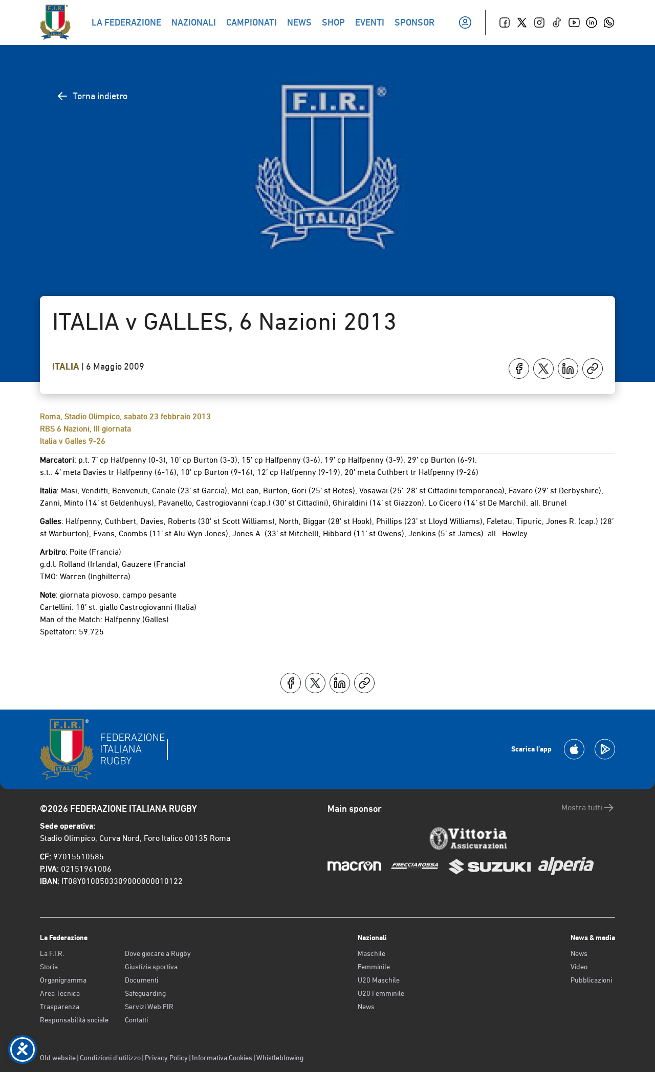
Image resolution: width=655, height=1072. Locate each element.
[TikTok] (557, 22)
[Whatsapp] (609, 22)
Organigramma (63, 980)
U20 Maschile (379, 980)
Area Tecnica (60, 993)
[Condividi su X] (543, 368)
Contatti (136, 1020)
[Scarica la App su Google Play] (605, 749)
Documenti (141, 980)
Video (579, 967)
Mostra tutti (581, 807)
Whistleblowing (279, 1058)
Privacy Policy (166, 1058)
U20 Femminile (381, 993)
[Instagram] (539, 22)
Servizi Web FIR (149, 1006)
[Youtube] (574, 22)
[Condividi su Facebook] (519, 368)
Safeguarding (145, 993)
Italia (66, 366)
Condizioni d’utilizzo (110, 1058)
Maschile (371, 953)
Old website (58, 1058)
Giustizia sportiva (151, 967)
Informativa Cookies (222, 1058)
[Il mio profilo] (465, 22)
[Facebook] (504, 22)
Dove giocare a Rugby (158, 953)
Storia (49, 967)
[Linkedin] (591, 22)
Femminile (374, 967)
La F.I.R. (52, 953)
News (366, 1006)
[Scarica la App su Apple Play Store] (574, 749)
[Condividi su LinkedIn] (568, 368)
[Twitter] (522, 22)
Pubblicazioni (591, 980)
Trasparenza (59, 1006)
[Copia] (592, 368)
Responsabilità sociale (74, 1020)
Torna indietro (100, 95)
